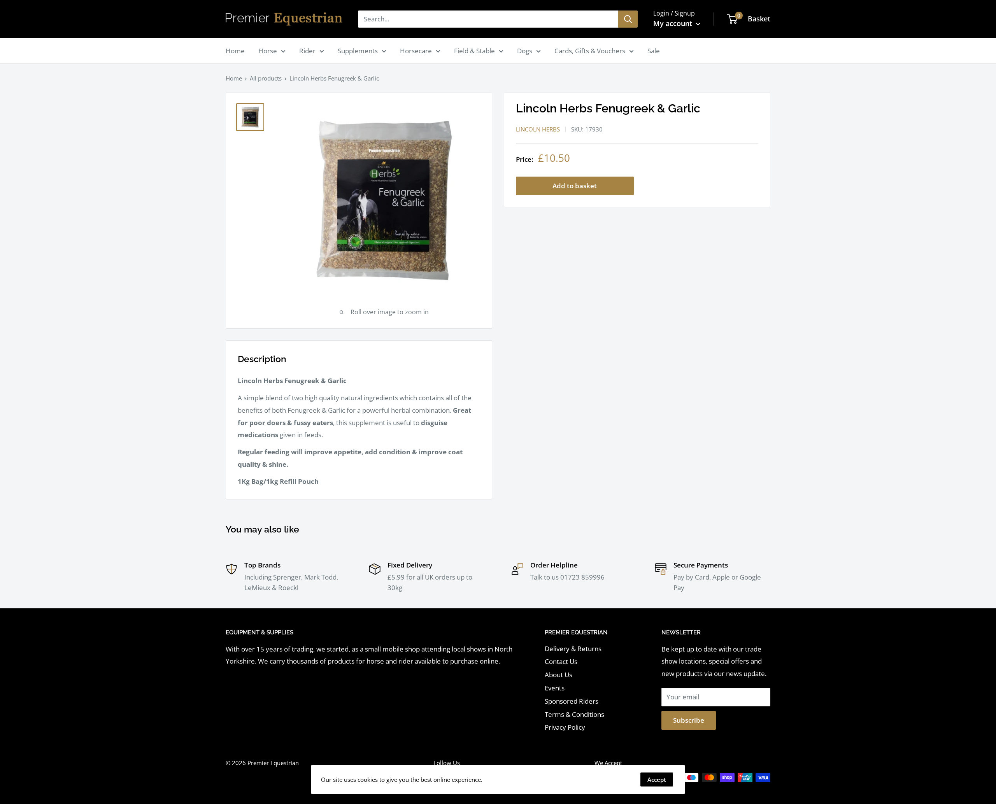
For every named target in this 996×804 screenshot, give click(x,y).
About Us (558, 674)
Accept (656, 779)
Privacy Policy (565, 727)
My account (673, 23)
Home (235, 50)
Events (555, 687)
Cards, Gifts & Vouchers (589, 50)
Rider (307, 50)
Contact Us (561, 661)
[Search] (628, 19)
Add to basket (574, 185)
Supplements (358, 50)
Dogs (524, 50)
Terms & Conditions (574, 714)
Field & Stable (474, 50)
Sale (653, 50)
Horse (267, 50)
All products (266, 78)
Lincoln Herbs (538, 129)
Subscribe (688, 720)
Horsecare (416, 50)
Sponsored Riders (571, 701)
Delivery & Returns (573, 648)
